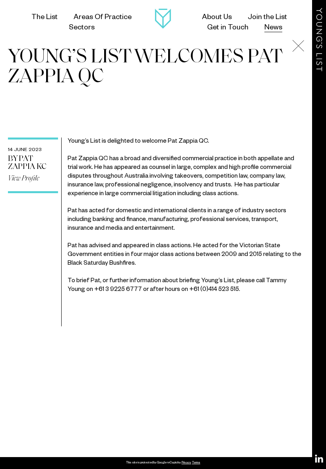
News (273, 28)
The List (44, 18)
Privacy (186, 463)
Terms (196, 463)
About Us (217, 18)
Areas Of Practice (103, 18)
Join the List (267, 18)
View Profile (23, 178)
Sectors (82, 28)
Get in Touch (227, 28)
